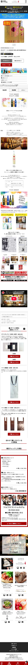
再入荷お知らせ (19, 60)
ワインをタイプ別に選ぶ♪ (6, 321)
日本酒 (19, 314)
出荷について (5, 77)
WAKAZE (22, 314)
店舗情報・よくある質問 (7, 82)
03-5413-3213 (14, 510)
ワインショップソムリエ (6, 314)
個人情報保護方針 (21, 491)
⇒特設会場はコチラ (5, 73)
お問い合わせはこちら (15, 512)
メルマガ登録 (14, 649)
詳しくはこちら (22, 468)
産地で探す (14, 314)
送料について (4, 80)
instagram (14, 552)
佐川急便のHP (11, 12)
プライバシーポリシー (14, 650)
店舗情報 (14, 647)
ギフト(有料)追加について (7, 75)
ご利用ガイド (14, 645)
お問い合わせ (14, 643)
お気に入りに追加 (6, 64)
